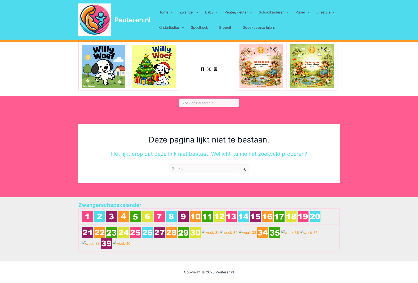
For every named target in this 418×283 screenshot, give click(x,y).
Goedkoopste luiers (259, 27)
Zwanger (187, 12)
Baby (209, 12)
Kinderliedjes (169, 27)
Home (163, 12)
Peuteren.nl (133, 20)
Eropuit (225, 27)
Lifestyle (323, 12)
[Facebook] (202, 69)
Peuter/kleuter (236, 12)
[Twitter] (209, 69)
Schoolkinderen (271, 12)
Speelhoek (199, 27)
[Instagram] (215, 69)
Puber (300, 12)
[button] (170, 12)
